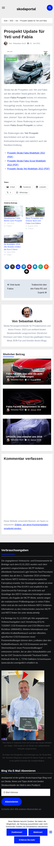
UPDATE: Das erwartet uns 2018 (24, 436)
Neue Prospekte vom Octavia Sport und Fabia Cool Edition (34, 220)
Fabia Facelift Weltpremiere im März (26, 406)
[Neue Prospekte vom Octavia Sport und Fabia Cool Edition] (35, 211)
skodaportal (26, 9)
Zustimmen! (16, 832)
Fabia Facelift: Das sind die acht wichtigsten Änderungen (24, 375)
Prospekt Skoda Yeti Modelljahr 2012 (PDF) (28, 168)
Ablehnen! (38, 832)
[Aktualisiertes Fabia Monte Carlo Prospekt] (13, 211)
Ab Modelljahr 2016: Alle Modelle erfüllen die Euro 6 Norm (12, 246)
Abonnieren (11, 801)
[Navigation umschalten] (3, 7)
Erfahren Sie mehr (27, 840)
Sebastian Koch (19, 43)
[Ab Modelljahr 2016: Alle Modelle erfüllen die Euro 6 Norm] (13, 237)
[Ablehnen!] (50, 832)
